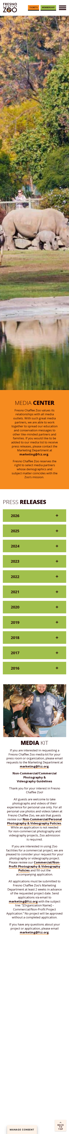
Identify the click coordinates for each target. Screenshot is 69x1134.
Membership (48, 7)
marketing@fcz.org (33, 454)
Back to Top (61, 1127)
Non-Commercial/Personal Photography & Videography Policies (34, 821)
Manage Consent (22, 1129)
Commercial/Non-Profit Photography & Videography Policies (34, 866)
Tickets (33, 7)
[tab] (34, 515)
